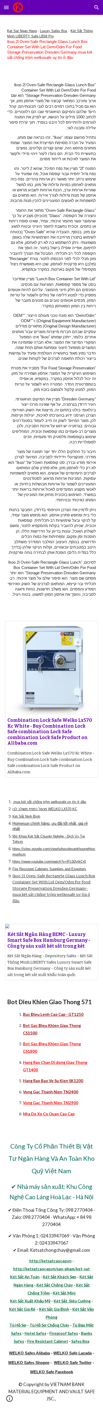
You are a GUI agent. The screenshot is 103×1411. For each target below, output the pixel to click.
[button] (6, 7)
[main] (51, 44)
